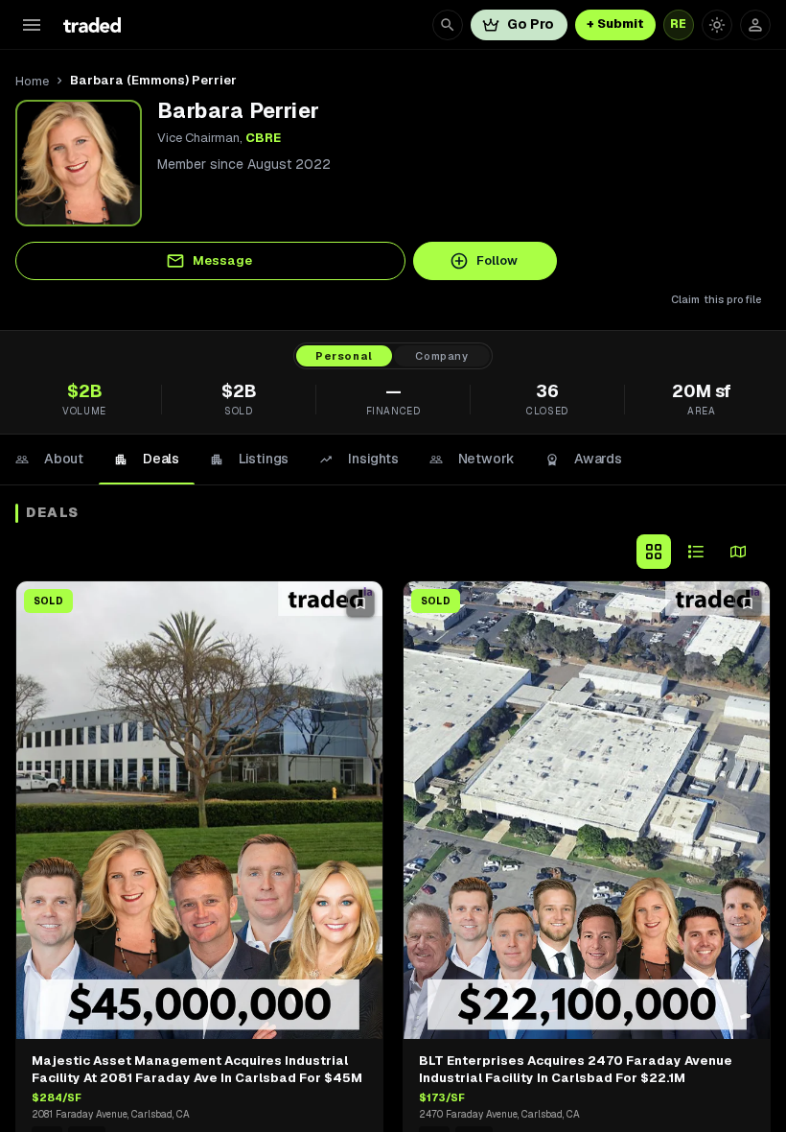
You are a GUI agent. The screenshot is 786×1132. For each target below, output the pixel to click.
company (442, 356)
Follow (497, 260)
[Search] (447, 25)
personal (344, 356)
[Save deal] (360, 603)
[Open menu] (31, 25)
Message (222, 260)
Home (32, 81)
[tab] (49, 459)
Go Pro (530, 24)
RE (678, 24)
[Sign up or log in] (755, 25)
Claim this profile (716, 299)
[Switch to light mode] (717, 25)
